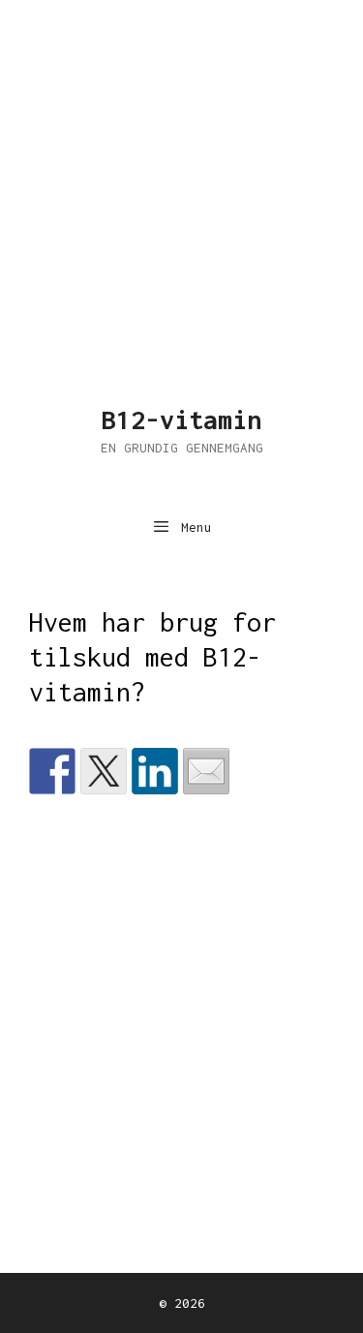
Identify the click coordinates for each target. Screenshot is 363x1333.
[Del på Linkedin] (155, 771)
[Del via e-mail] (206, 771)
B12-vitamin (181, 419)
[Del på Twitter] (103, 771)
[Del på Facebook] (52, 771)
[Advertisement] (181, 181)
